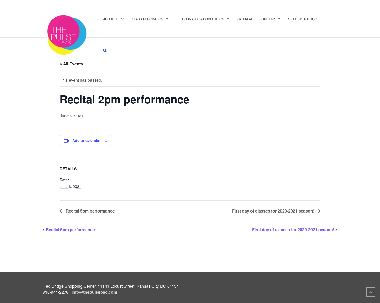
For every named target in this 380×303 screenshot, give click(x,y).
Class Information (147, 19)
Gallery (268, 19)
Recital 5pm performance (90, 211)
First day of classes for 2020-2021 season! (273, 211)
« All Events (71, 64)
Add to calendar (86, 140)
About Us (110, 19)
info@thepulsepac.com (94, 292)
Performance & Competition (200, 19)
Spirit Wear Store (303, 19)
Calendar (245, 19)
